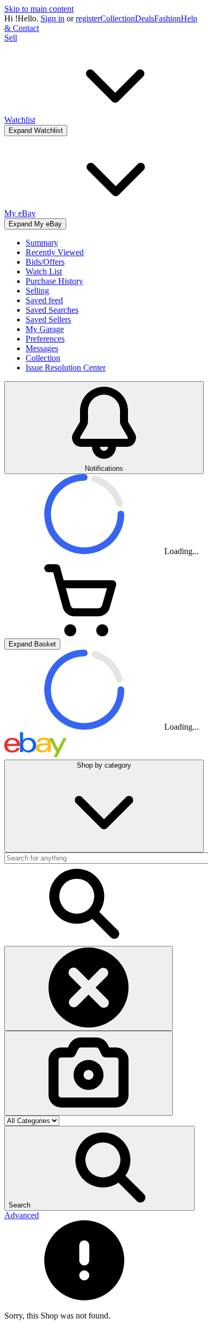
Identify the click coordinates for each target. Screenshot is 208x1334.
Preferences (45, 338)
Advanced (21, 1215)
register (88, 18)
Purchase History (54, 281)
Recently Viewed (55, 252)
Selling (37, 290)
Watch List (44, 271)
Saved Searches (52, 309)
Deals (144, 18)
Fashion (167, 18)
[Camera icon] (88, 1073)
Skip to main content (39, 8)
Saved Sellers (48, 319)
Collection (117, 18)
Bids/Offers (45, 261)
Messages (42, 348)
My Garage (45, 329)
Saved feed (44, 300)
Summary (42, 242)
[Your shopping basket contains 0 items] (84, 633)
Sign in (53, 18)
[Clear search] (88, 988)
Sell (10, 37)
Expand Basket (32, 644)
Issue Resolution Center (66, 367)
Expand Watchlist (36, 131)
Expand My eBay (35, 224)
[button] (99, 1168)
